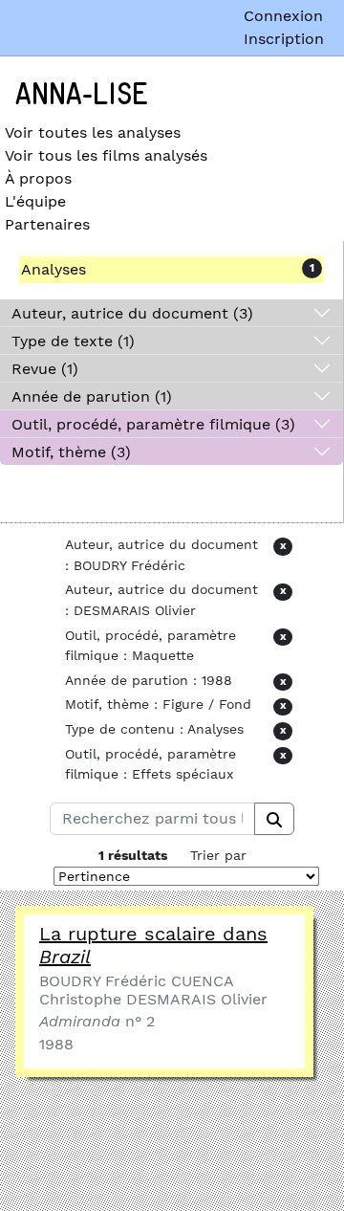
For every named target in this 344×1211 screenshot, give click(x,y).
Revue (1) (44, 369)
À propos (38, 178)
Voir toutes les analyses (93, 132)
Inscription (284, 39)
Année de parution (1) (91, 396)
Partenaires (47, 224)
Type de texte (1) (73, 341)
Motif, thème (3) (71, 452)
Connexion (283, 16)
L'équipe (35, 201)
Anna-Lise (81, 94)
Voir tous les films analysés (106, 155)
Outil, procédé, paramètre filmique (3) (153, 424)
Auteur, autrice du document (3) (132, 313)
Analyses (53, 269)
